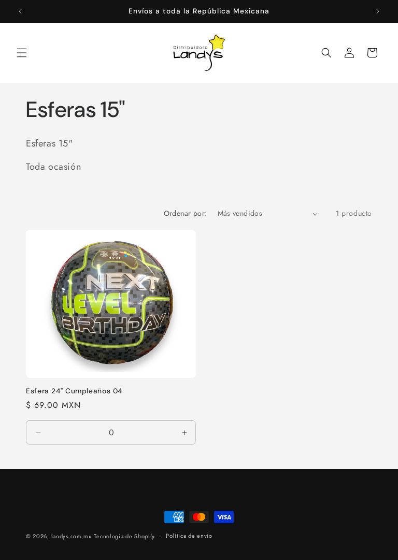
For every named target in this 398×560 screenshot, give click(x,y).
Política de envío (189, 536)
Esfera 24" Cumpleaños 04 (74, 391)
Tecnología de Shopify (124, 536)
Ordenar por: (185, 213)
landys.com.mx (71, 536)
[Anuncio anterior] (20, 11)
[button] (21, 52)
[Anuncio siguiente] (377, 11)
